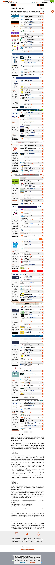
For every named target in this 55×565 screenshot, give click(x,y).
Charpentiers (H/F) (26, 341)
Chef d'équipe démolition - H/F (28, 86)
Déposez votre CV (14, 17)
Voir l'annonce (15, 107)
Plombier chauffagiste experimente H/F (29, 297)
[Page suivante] (31, 432)
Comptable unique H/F (27, 414)
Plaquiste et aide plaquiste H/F (28, 256)
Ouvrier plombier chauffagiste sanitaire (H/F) (29, 186)
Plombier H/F (25, 177)
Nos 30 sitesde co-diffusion (15, 36)
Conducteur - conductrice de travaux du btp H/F (30, 168)
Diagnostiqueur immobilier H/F (28, 312)
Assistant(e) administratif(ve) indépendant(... (29, 22)
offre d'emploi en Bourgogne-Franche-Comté (22, 473)
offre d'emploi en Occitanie (15, 504)
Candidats (15, 16)
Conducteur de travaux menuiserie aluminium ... (30, 232)
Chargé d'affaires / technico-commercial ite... (29, 376)
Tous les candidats (22, 554)
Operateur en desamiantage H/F (28, 294)
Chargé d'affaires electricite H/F (28, 364)
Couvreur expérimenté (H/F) (27, 323)
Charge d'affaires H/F (26, 274)
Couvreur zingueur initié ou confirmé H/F (29, 36)
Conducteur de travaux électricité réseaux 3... (30, 197)
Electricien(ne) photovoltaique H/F (28, 277)
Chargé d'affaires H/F (26, 113)
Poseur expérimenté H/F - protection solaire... (30, 45)
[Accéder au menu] (1, 1)
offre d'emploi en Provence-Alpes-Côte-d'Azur (21, 514)
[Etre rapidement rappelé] (52, 11)
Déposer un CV (13, 554)
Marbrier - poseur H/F (27, 180)
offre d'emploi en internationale (35, 514)
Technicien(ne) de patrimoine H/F (28, 288)
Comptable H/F (26, 121)
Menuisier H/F (26, 379)
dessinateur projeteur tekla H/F (28, 189)
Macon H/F (25, 218)
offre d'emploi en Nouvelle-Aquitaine (20, 494)
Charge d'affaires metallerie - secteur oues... (29, 68)
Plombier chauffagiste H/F (27, 212)
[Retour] (13, 5)
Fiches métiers (13, 556)
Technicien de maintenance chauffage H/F (29, 235)
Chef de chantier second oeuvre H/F (28, 253)
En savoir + (42, 13)
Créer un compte (52, 2)
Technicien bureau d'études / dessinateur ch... (30, 353)
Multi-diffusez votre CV (15, 18)
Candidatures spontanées (15, 33)
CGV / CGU (36, 558)
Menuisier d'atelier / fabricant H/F (28, 426)
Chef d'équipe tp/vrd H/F (27, 262)
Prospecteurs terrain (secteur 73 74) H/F (29, 74)
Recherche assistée (14, 27)
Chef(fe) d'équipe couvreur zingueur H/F (29, 350)
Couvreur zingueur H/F (27, 60)
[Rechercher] (38, 5)
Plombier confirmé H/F (27, 33)
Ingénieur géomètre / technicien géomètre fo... (30, 183)
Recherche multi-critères (15, 26)
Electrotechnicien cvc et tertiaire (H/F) (29, 42)
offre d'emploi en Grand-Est (28, 488)
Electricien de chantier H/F (27, 200)
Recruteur (38, 2)
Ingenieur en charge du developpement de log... (30, 145)
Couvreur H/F (25, 406)
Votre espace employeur (15, 30)
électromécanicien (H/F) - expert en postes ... (29, 347)
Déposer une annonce (45, 2)
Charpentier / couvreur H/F (27, 57)
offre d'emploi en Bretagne (23, 444)
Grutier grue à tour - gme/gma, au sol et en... (29, 403)
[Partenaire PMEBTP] (27, 54)
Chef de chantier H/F (26, 224)
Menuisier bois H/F (26, 250)
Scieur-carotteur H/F (26, 259)
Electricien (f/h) (26, 151)
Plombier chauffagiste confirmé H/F (28, 171)
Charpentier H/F (26, 315)
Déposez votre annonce (15, 25)
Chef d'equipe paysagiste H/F (27, 382)
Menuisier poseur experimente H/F (28, 423)
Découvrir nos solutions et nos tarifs (27, 549)
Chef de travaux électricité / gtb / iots (28, 309)
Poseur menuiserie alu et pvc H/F (28, 291)
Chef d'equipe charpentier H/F (28, 329)
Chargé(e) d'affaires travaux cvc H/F (28, 16)
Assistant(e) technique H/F (27, 285)
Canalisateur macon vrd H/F (27, 361)
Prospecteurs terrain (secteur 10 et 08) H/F (29, 71)
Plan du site (37, 554)
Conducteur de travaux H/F (27, 127)
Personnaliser (22, 562)
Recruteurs (15, 23)
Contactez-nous (30, 554)
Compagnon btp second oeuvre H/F (28, 420)
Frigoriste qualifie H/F (27, 165)
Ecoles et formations (14, 555)
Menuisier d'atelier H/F (27, 124)
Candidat (33, 2)
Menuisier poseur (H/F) (27, 95)
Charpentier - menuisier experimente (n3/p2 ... (30, 39)
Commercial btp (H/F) (26, 162)
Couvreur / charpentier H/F (27, 344)
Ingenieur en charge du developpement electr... (30, 159)
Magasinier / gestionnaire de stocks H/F (29, 203)
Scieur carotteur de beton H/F (28, 215)
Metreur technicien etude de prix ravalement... (30, 130)
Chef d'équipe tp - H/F (27, 89)
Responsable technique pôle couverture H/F (29, 106)
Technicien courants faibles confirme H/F (29, 385)
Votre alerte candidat (15, 29)
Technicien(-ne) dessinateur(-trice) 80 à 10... (29, 98)
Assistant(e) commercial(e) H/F (28, 19)
